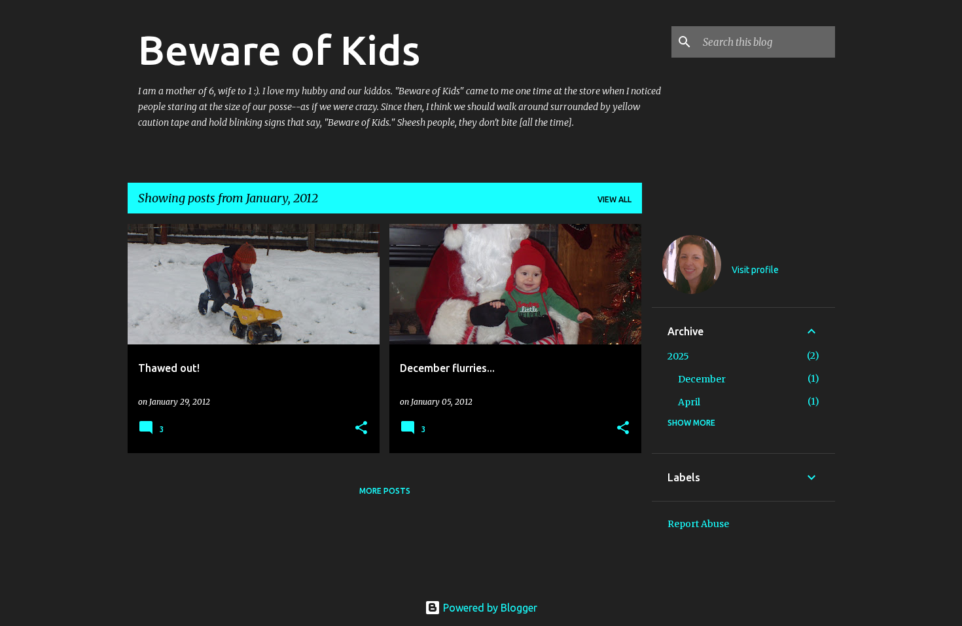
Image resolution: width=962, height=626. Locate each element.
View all (614, 199)
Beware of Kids (279, 50)
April (689, 402)
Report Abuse (698, 524)
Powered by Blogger (488, 608)
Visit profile (755, 270)
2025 (678, 356)
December (702, 379)
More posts (384, 491)
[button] (361, 428)
